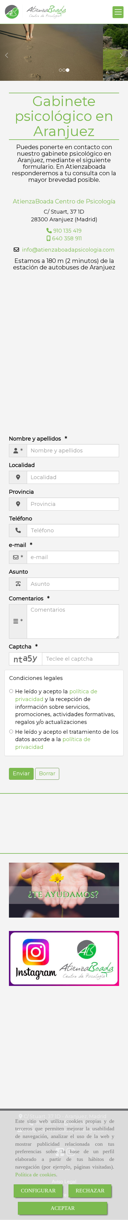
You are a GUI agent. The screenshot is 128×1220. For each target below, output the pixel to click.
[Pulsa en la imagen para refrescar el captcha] (25, 659)
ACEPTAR (63, 1208)
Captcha (21, 646)
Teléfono (20, 518)
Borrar (47, 773)
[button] (9, 52)
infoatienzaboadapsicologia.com (68, 250)
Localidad (22, 465)
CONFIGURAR (38, 1191)
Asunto (18, 572)
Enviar (21, 773)
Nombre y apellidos (36, 438)
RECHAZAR (90, 1191)
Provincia (21, 492)
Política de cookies (35, 1175)
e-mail (18, 545)
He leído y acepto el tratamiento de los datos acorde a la (66, 739)
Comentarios (27, 598)
